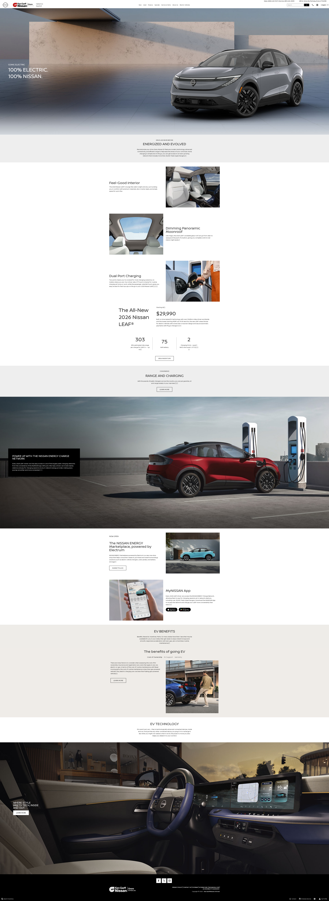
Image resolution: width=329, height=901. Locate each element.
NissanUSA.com (214, 887)
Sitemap (195, 887)
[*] (185, 156)
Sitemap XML (203, 887)
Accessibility (207, 889)
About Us (175, 5)
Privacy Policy (177, 887)
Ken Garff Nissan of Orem (212, 891)
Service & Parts (166, 5)
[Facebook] (158, 880)
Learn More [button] (164, 389)
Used (144, 5)
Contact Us (187, 887)
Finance (150, 5)
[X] (164, 880)
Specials (157, 5)
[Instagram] (169, 880)
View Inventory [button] (164, 358)
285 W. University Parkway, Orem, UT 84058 (312, 1)
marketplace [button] (117, 568)
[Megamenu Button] (317, 5)
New (140, 5)
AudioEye (216, 889)
